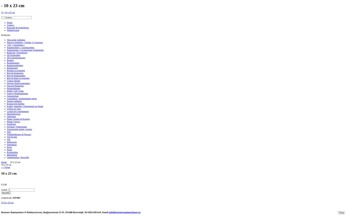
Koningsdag (12, 152)
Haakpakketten (13, 88)
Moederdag (12, 155)
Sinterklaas (12, 144)
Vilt (8, 139)
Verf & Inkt (12, 137)
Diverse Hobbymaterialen (18, 83)
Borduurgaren (13, 63)
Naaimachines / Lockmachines (20, 47)
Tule (9, 132)
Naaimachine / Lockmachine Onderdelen (25, 50)
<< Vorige (5, 167)
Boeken (10, 60)
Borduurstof (12, 68)
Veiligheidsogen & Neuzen (19, 134)
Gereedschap (12, 96)
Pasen (9, 150)
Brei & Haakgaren (15, 73)
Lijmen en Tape (14, 109)
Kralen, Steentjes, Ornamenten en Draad (25, 106)
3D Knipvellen (13, 55)
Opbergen (11, 116)
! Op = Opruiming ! (15, 45)
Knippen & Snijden (15, 104)
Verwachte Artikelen (16, 40)
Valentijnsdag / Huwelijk (18, 157)
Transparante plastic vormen (19, 129)
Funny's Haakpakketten (17, 93)
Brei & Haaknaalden (16, 76)
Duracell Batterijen (15, 86)
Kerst (9, 147)
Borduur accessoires (16, 70)
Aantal (4, 190)
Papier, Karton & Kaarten (18, 119)
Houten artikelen (14, 101)
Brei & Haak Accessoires (18, 78)
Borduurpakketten (15, 65)
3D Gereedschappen (16, 58)
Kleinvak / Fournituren (17, 53)
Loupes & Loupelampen (18, 111)
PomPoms (11, 124)
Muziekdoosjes (13, 114)
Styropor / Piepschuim (17, 127)
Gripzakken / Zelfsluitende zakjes (22, 98)
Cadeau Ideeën (13, 81)
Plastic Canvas (13, 121)
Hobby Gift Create (15, 91)
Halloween (12, 142)
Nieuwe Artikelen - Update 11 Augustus (25, 42)
